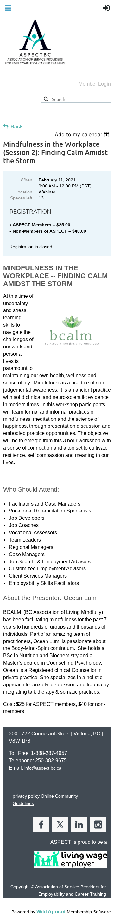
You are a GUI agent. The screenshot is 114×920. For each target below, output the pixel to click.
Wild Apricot (51, 911)
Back (16, 126)
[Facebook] (41, 824)
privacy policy (26, 796)
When (26, 179)
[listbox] (83, 134)
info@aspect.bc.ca (42, 767)
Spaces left (21, 197)
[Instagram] (98, 824)
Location (23, 191)
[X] (60, 824)
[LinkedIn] (79, 824)
